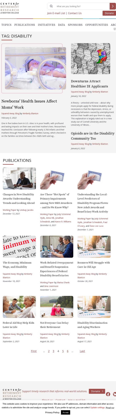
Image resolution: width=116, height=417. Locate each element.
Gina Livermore (51, 286)
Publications (24, 25)
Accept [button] (65, 412)
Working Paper (9, 210)
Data (61, 25)
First (34, 351)
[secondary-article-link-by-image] (93, 59)
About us (47, 400)
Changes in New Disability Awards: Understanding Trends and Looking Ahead (19, 199)
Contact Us (75, 13)
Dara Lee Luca (96, 226)
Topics (6, 25)
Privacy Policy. (52, 412)
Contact (60, 400)
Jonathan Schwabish (92, 222)
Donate (109, 13)
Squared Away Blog (10, 113)
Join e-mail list (76, 400)
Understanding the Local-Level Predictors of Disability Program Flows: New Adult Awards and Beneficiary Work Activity (93, 203)
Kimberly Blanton (30, 113)
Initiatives (46, 25)
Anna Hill (50, 218)
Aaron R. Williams (63, 221)
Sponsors (75, 25)
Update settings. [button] (97, 407)
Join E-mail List (56, 13)
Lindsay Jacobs (26, 210)
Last (82, 351)
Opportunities (96, 25)
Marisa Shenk (63, 282)
